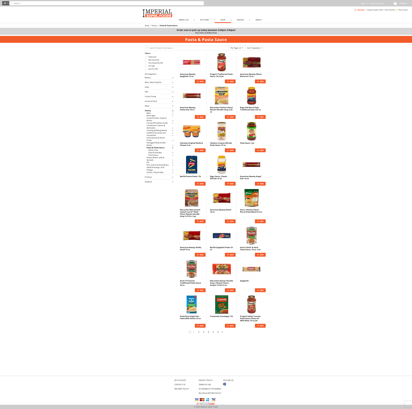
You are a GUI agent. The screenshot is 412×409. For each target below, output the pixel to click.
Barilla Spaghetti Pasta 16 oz (221, 248)
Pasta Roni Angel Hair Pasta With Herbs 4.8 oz (190, 317)
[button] (172, 77)
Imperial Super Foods (375, 10)
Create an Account (377, 3)
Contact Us (179, 384)
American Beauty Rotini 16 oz (220, 210)
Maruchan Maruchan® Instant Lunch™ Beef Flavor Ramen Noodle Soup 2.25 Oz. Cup (190, 212)
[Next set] (222, 332)
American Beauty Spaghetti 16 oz (187, 75)
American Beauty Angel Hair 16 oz (250, 177)
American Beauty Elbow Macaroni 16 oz (251, 75)
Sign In (363, 3)
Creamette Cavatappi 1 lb (221, 316)
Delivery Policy (181, 389)
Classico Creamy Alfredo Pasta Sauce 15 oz (221, 144)
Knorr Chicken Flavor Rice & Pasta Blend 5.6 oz (251, 210)
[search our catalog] (11, 3)
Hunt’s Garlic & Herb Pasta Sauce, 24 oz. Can (250, 248)
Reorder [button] (361, 10)
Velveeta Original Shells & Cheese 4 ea (191, 144)
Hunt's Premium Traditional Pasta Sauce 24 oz (190, 282)
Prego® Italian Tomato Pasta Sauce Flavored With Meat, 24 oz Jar (250, 318)
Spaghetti (244, 280)
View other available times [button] (206, 32)
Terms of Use (205, 384)
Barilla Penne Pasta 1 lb (190, 176)
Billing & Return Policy (210, 393)
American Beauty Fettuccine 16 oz (187, 108)
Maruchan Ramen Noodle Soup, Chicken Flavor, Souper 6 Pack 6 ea (221, 282)
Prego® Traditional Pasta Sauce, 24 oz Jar (221, 75)
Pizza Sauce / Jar (247, 143)
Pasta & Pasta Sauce (168, 25)
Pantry (154, 25)
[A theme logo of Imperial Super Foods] (159, 17)
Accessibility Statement (210, 389)
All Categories (150, 74)
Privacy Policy (206, 380)
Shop (147, 25)
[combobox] (5, 3)
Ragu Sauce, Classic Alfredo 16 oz (218, 177)
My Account (180, 380)
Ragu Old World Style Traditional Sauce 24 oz (250, 108)
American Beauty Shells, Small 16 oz (191, 248)
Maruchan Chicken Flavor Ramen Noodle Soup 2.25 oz (221, 109)
